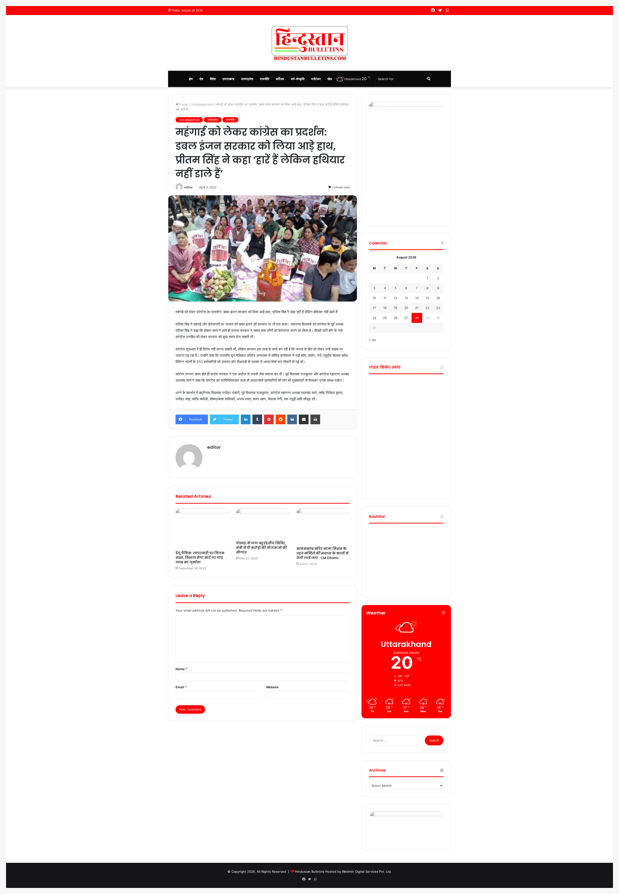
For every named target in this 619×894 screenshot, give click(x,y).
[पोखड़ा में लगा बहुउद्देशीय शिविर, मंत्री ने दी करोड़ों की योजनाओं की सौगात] (262, 523)
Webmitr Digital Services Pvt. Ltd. (367, 871)
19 (395, 308)
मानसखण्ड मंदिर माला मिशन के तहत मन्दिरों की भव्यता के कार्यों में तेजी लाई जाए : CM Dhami (322, 553)
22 (427, 308)
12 (395, 298)
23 (438, 308)
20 (406, 308)
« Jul (372, 340)
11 (384, 298)
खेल (329, 79)
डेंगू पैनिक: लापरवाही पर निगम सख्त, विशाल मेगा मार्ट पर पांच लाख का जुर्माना (200, 558)
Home (183, 104)
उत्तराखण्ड (228, 79)
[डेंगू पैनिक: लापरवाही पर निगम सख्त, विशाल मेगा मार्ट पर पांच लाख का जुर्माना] (202, 528)
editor (188, 187)
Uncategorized (202, 104)
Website (272, 687)
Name (181, 669)
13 (406, 298)
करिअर (280, 79)
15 (427, 298)
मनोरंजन (316, 79)
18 (385, 308)
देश (201, 79)
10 (374, 298)
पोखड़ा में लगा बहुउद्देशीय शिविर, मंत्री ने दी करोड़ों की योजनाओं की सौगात (261, 548)
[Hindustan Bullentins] (309, 43)
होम (191, 79)
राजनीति (264, 79)
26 (396, 318)
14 (417, 298)
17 (374, 308)
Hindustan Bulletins (309, 871)
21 (417, 308)
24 (374, 318)
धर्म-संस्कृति (297, 79)
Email (181, 687)
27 (406, 318)
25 (385, 318)
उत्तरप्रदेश (247, 79)
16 (438, 298)
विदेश (213, 79)
